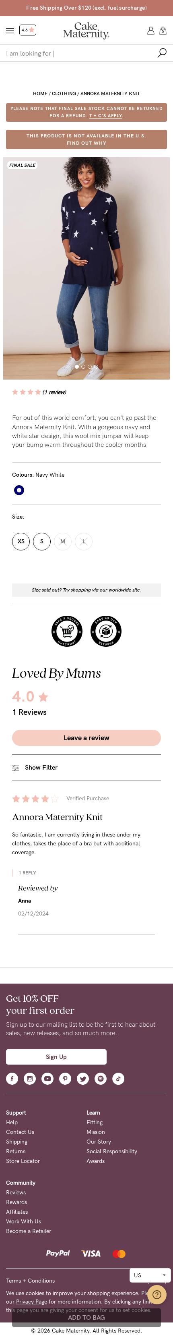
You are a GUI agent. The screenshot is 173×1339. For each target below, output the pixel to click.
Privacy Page (31, 1301)
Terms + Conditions (30, 1280)
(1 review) (54, 392)
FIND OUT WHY (87, 143)
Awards (95, 1161)
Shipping (16, 1141)
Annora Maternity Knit (110, 93)
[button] (77, 367)
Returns (15, 1151)
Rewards (16, 1202)
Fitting (94, 1122)
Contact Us (20, 1132)
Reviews (16, 1192)
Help (12, 1122)
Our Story (98, 1141)
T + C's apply (105, 115)
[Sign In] (151, 30)
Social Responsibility (111, 1151)
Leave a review (86, 737)
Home (40, 93)
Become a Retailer (28, 1231)
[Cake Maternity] (86, 30)
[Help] (157, 1294)
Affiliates (17, 1211)
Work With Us (23, 1221)
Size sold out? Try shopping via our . (86, 590)
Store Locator (23, 1161)
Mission (95, 1132)
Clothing (64, 93)
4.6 (25, 30)
